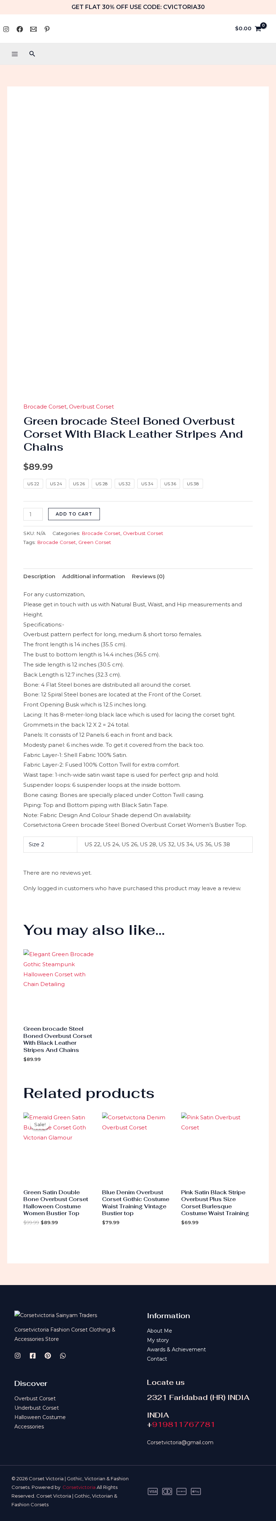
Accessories (29, 1426)
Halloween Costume (40, 1417)
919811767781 (183, 1424)
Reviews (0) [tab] (148, 576)
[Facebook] (20, 29)
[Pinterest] (47, 29)
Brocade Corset (44, 406)
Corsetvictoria (79, 1487)
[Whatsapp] (33, 29)
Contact (157, 1359)
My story (158, 1340)
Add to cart (74, 514)
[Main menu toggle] (14, 53)
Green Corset (94, 542)
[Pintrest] (48, 1355)
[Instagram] (6, 29)
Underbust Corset (36, 1408)
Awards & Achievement (176, 1349)
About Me (159, 1331)
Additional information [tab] (93, 576)
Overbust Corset (91, 406)
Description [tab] (39, 576)
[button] (32, 54)
